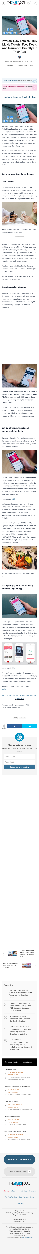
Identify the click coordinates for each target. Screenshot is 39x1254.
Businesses (10, 65)
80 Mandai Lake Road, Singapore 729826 (19, 1094)
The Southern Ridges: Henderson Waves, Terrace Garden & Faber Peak (20, 1018)
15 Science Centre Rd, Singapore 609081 (19, 1139)
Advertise (6, 1191)
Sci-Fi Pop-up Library (11, 1101)
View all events (27, 1062)
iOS (31, 686)
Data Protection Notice (26, 1197)
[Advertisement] (19, 862)
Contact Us (23, 1191)
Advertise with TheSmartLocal (19, 1159)
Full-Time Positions (11, 1197)
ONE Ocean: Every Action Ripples (15, 1131)
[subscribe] (29, 1171)
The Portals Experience (12, 1116)
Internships (32, 1191)
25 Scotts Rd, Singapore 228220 (17, 1124)
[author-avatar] (19, 57)
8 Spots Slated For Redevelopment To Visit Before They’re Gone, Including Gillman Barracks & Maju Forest (21, 1044)
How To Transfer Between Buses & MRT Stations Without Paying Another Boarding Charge (20, 993)
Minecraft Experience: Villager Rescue (17, 1086)
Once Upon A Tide (10, 1069)
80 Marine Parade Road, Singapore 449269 (20, 1109)
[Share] (14, 726)
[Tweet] (29, 726)
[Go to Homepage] (16, 3)
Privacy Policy (19, 1203)
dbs (15, 718)
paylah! (22, 718)
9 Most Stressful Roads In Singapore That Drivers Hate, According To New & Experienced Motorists (21, 1030)
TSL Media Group (27, 1237)
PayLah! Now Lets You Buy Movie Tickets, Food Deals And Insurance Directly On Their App (19, 46)
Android (5, 689)
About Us (14, 1191)
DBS (13, 499)
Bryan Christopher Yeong (14, 62)
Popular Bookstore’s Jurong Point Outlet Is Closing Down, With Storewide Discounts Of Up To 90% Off (20, 1006)
